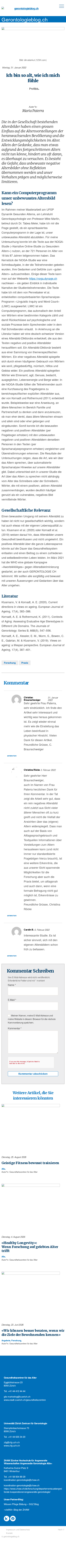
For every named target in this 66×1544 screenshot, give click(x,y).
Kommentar (14, 1028)
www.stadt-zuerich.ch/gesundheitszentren (25, 1399)
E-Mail (12, 999)
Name (12, 985)
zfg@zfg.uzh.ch (12, 1442)
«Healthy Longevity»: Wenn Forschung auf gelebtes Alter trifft (30, 1247)
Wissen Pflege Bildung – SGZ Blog (21, 1504)
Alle (3, 1168)
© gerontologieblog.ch (10, 1536)
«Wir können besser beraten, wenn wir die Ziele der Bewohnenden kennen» (33, 1333)
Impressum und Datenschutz (18, 1529)
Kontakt (9, 1533)
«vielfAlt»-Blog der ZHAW (16, 1509)
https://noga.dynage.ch (43, 278)
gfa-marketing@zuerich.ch (17, 1396)
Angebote (6, 1340)
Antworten (11, 755)
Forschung (16, 1340)
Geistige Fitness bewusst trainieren (30, 1163)
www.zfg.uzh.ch (12, 1445)
